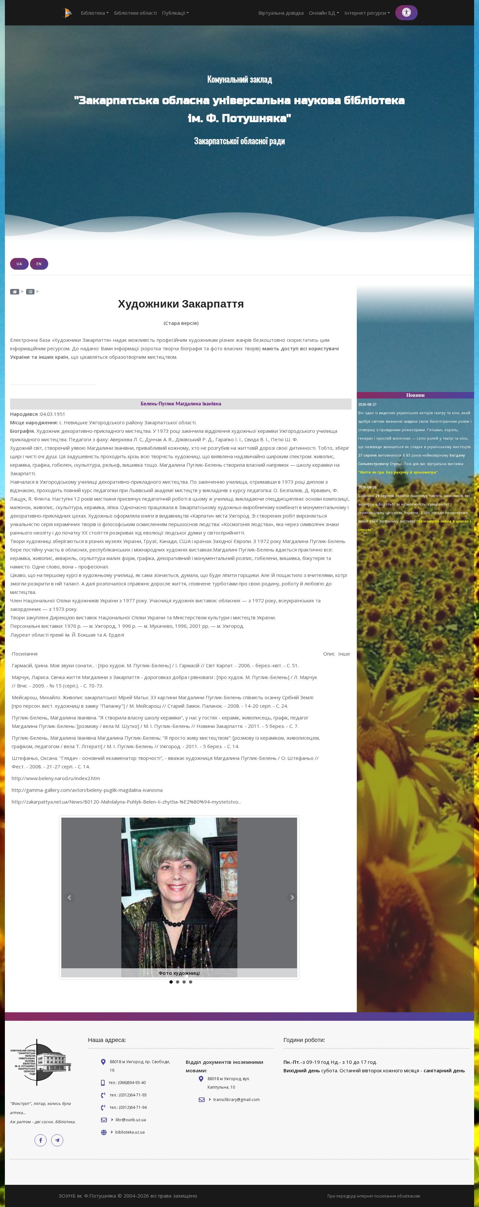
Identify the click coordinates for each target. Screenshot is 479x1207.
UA (19, 263)
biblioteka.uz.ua (130, 1132)
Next (292, 897)
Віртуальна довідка (281, 12)
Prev (70, 897)
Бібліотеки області (135, 12)
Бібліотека (93, 12)
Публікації (173, 12)
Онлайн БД (322, 12)
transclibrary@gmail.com (236, 1099)
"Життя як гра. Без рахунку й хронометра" (398, 472)
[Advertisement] (415, 341)
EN (39, 263)
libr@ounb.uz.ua (131, 1120)
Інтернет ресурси (365, 12)
